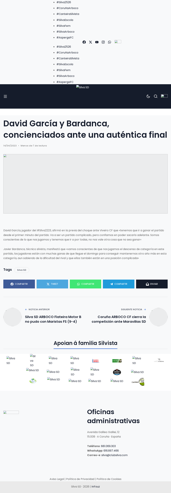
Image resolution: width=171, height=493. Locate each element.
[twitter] (90, 42)
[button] (64, 42)
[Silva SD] (85, 96)
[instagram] (103, 42)
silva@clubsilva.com (114, 455)
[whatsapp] (109, 42)
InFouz (96, 486)
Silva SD (21, 270)
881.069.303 (108, 446)
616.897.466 (111, 451)
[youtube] (97, 42)
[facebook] (84, 42)
